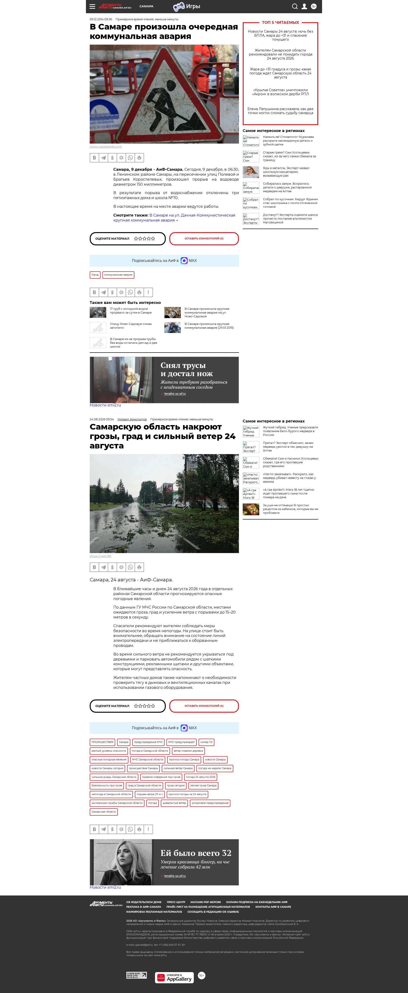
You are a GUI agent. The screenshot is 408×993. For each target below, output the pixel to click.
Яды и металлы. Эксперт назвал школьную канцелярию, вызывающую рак (286, 171)
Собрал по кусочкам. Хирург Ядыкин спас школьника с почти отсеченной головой (290, 203)
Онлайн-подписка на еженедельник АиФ (257, 902)
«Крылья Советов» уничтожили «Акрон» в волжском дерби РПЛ (280, 92)
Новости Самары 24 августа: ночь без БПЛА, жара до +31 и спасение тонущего (280, 36)
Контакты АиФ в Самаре (273, 906)
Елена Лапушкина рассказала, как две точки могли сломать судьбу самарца (280, 111)
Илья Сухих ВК (100, 556)
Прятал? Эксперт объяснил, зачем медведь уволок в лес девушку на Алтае (288, 446)
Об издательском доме (144, 902)
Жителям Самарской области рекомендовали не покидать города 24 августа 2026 (280, 54)
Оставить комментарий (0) (204, 238)
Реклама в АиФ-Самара (143, 906)
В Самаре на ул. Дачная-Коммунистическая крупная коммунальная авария (174, 217)
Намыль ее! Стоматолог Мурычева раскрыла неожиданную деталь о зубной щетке (288, 140)
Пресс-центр (176, 902)
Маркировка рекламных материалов (154, 911)
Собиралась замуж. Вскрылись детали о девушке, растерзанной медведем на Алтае (287, 187)
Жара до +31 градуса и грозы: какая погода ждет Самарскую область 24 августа (280, 73)
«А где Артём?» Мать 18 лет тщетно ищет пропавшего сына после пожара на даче (288, 493)
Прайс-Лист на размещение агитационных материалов (208, 906)
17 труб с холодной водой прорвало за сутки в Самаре (131, 310)
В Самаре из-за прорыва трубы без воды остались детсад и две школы (133, 342)
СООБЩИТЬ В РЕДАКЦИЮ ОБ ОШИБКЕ (213, 911)
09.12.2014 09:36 (101, 19)
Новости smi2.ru (105, 405)
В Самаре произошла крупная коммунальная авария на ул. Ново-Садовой (207, 312)
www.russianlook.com (106, 146)
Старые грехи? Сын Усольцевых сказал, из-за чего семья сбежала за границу (289, 156)
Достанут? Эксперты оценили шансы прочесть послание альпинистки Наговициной (290, 218)
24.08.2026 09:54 (102, 419)
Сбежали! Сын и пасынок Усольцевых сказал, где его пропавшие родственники (290, 462)
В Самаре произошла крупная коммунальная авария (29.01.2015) (209, 325)
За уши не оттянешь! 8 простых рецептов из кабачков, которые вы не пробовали (290, 509)
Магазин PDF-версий (206, 902)
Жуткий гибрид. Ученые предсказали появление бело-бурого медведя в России (290, 431)
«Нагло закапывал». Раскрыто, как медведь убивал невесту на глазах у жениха (289, 477)
